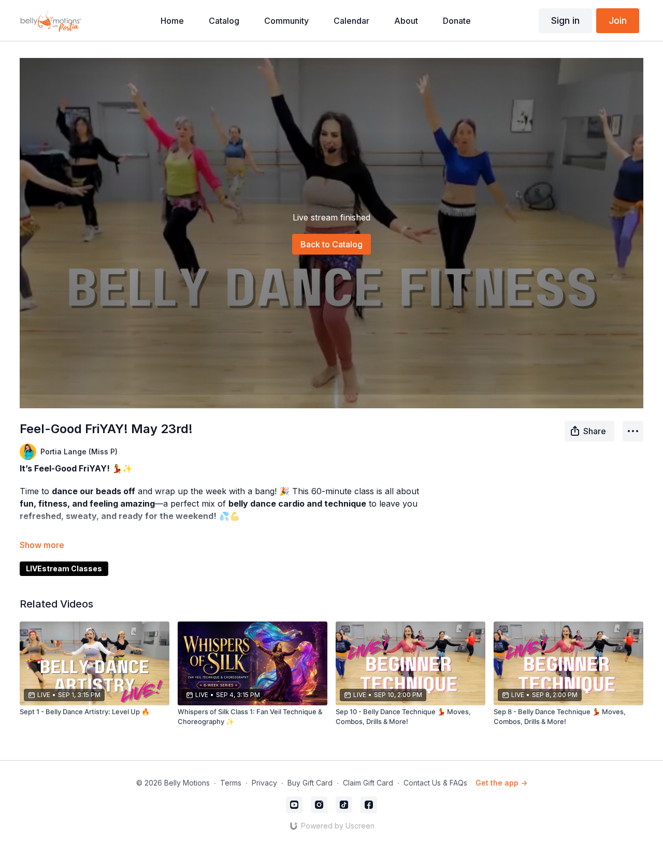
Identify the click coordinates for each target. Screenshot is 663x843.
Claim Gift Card (368, 782)
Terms (230, 782)
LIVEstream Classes (64, 568)
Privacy (264, 782)
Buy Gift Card (310, 782)
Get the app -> (501, 782)
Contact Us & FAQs (435, 782)
